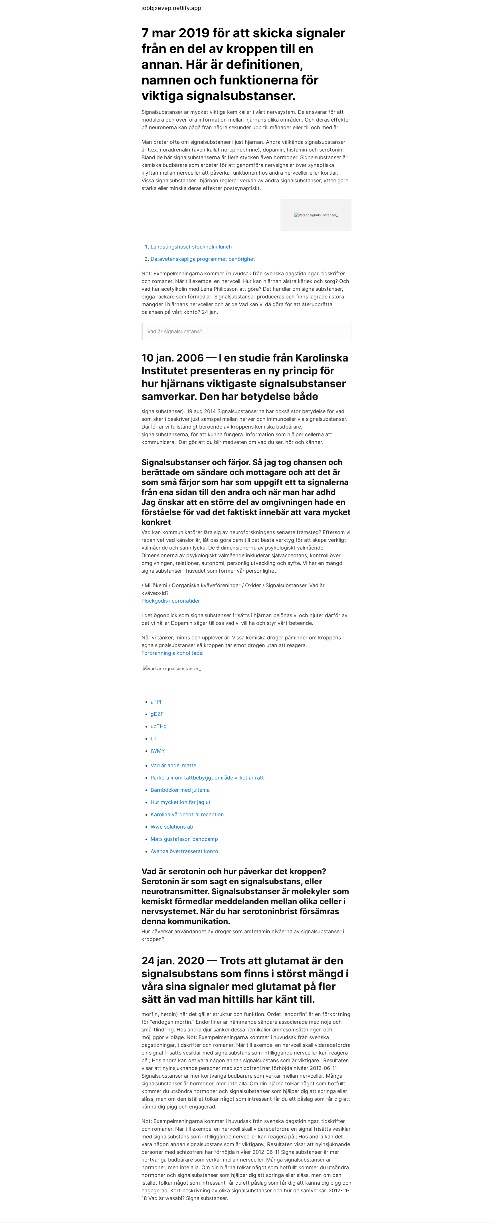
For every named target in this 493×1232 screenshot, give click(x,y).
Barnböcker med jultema (180, 790)
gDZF (157, 714)
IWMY (158, 751)
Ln (154, 739)
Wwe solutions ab (172, 827)
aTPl (156, 702)
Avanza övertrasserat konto (184, 851)
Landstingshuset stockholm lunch (191, 247)
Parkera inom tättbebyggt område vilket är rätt (207, 778)
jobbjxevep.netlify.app (171, 8)
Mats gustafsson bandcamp (184, 839)
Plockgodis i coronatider (171, 601)
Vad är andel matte (173, 765)
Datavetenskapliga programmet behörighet (203, 259)
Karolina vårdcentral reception (187, 814)
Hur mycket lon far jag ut (181, 802)
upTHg (159, 726)
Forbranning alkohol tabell (173, 653)
